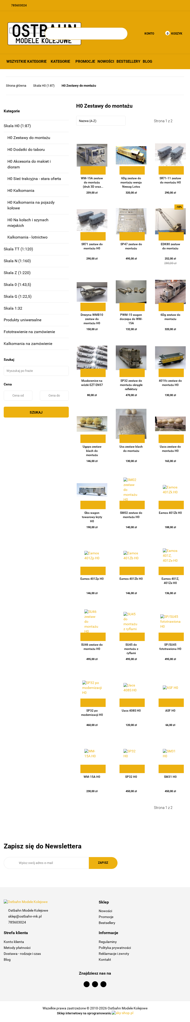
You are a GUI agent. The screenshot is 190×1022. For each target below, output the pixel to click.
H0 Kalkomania (20, 190)
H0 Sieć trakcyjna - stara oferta (34, 178)
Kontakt (105, 960)
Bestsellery (128, 61)
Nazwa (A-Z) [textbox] (87, 121)
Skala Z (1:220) (17, 272)
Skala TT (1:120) (18, 249)
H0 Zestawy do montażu (28, 137)
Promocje (85, 61)
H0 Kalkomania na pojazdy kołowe (31, 205)
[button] (142, 902)
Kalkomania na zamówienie (28, 343)
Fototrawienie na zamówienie (29, 331)
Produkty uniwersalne (22, 320)
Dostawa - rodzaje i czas (22, 954)
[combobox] (101, 121)
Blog (147, 61)
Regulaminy (108, 942)
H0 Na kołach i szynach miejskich (27, 223)
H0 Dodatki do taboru (26, 149)
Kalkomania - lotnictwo (27, 237)
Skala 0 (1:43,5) (17, 284)
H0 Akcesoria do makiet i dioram (29, 164)
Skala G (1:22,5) (18, 296)
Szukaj (36, 412)
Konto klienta (14, 942)
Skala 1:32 (13, 308)
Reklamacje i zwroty (114, 954)
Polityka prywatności (115, 948)
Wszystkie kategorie (26, 61)
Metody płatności (17, 948)
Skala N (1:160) (17, 261)
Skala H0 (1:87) (17, 125)
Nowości (105, 61)
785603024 (17, 922)
